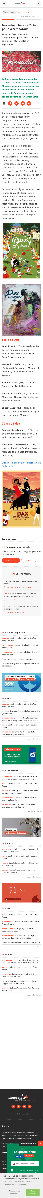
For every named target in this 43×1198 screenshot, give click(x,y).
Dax (19, 12)
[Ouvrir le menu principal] (4, 3)
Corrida (26, 12)
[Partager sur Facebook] (10, 103)
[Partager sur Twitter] (16, 103)
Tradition (27, 587)
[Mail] (29, 103)
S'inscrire (28, 560)
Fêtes (20, 587)
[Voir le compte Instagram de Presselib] (30, 1106)
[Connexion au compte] (38, 3)
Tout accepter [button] (32, 1192)
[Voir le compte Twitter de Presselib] (19, 1106)
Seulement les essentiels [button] (14, 1192)
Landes (9, 587)
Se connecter (11, 560)
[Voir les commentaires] (4, 103)
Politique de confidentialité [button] (15, 1185)
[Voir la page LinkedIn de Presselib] (24, 1106)
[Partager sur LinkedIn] (23, 103)
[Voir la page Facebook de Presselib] (13, 1106)
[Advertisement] (21, 1022)
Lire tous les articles (34, 739)
